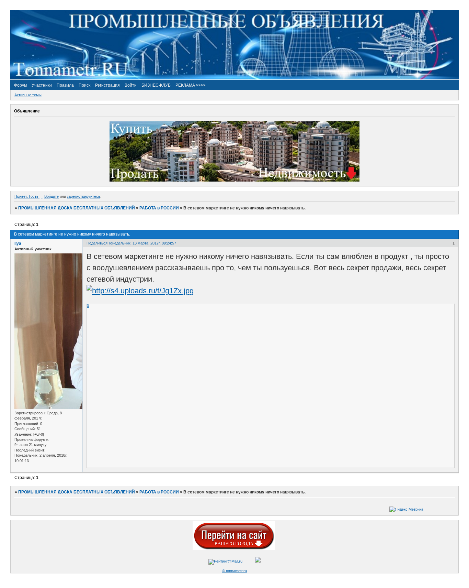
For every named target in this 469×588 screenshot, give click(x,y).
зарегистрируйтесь (83, 196)
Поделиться (97, 243)
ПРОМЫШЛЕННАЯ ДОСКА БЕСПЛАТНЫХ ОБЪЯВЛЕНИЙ (76, 208)
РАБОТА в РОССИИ (159, 208)
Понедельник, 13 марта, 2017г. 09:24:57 (141, 243)
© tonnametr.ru (234, 571)
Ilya (17, 243)
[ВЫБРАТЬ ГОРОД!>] (234, 549)
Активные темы (28, 95)
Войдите (51, 196)
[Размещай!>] (234, 180)
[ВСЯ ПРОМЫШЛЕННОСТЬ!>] (234, 78)
